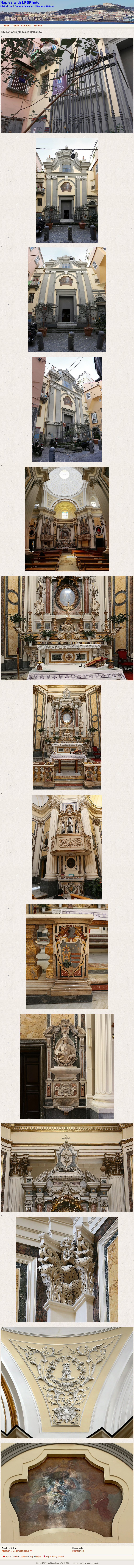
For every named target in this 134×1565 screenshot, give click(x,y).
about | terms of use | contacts (86, 1563)
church (61, 1556)
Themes (38, 26)
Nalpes (38, 1556)
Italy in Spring (51, 1556)
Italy (32, 1556)
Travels (15, 26)
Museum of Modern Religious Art (17, 1551)
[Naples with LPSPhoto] (67, 23)
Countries (26, 26)
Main (6, 26)
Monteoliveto (78, 1551)
